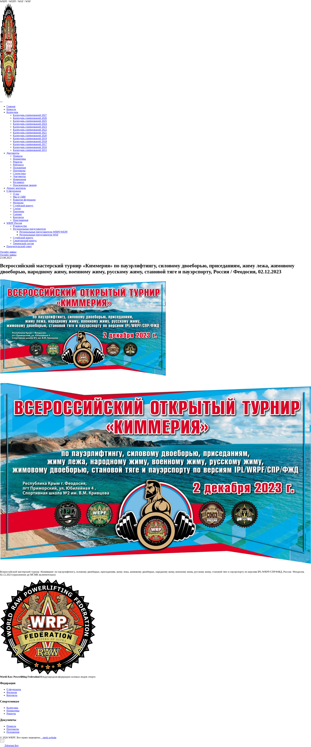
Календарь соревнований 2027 (30, 115)
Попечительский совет (19, 246)
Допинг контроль (16, 188)
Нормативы (19, 159)
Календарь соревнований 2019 (30, 138)
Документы (12, 153)
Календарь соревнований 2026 (30, 118)
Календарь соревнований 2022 (30, 129)
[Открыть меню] (1, 101)
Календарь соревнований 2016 (30, 147)
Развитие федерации (24, 199)
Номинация (19, 179)
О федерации (13, 191)
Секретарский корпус (25, 240)
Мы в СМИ (19, 196)
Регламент (18, 182)
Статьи (17, 208)
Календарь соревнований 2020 (30, 135)
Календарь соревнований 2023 (30, 126)
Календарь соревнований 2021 (30, 132)
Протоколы (19, 170)
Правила (18, 156)
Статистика (19, 173)
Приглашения (20, 220)
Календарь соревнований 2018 (30, 141)
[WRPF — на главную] (8, 98)
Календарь (12, 112)
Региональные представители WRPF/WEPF (43, 231)
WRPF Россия (14, 223)
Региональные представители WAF (38, 234)
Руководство (20, 226)
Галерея (17, 214)
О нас (16, 194)
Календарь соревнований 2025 (30, 121)
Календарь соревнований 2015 (30, 150)
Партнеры (18, 211)
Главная (10, 106)
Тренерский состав (23, 243)
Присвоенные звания (24, 185)
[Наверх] (2, 740)
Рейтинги (18, 164)
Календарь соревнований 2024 (30, 124)
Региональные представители (29, 229)
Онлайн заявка (8, 252)
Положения (19, 167)
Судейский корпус (23, 205)
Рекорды (17, 161)
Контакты (18, 217)
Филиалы (18, 202)
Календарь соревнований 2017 (30, 144)
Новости (11, 109)
